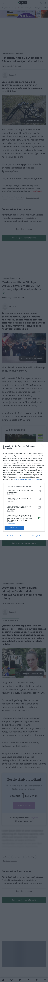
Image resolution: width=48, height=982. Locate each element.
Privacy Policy (37, 536)
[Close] (44, 446)
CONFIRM (14, 528)
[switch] (39, 491)
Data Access (24, 536)
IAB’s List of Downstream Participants (27, 479)
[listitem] (24, 486)
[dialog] (24, 491)
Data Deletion (11, 536)
